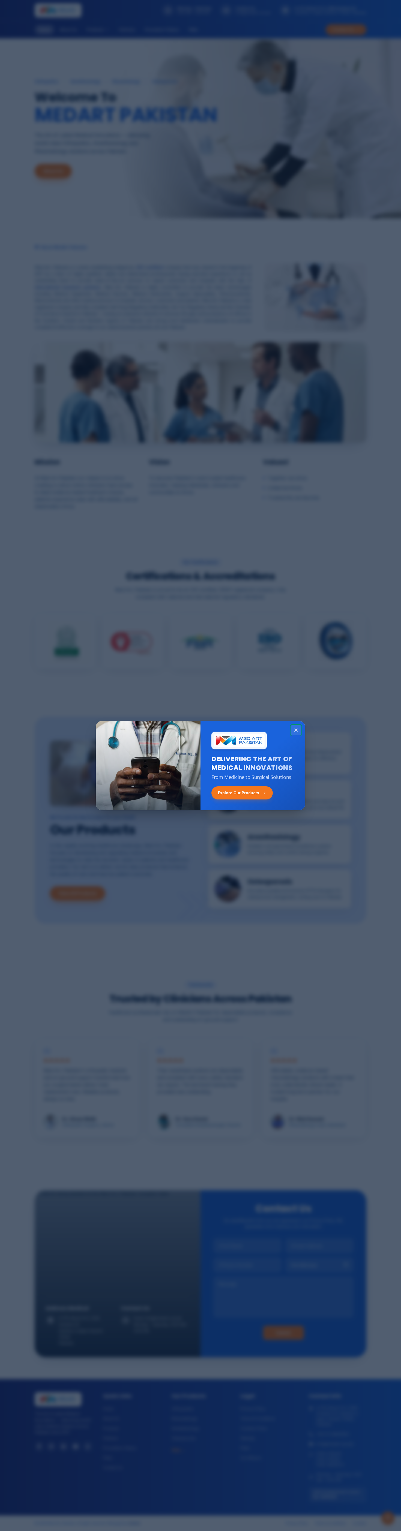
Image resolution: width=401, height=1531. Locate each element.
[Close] (296, 730)
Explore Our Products (238, 792)
